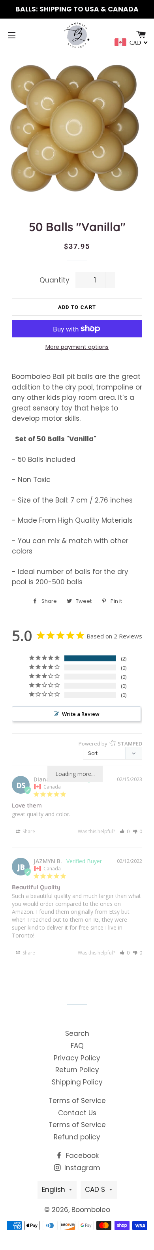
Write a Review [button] (81, 713)
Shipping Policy (77, 1082)
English (53, 1189)
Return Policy (77, 1070)
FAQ (77, 1045)
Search (77, 1033)
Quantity (54, 280)
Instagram (81, 1168)
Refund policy (77, 1137)
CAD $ (95, 1189)
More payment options (77, 347)
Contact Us (77, 1113)
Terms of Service (77, 1100)
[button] (124, 831)
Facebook (81, 1155)
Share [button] (28, 831)
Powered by (110, 743)
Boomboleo (90, 1209)
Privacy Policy (77, 1058)
